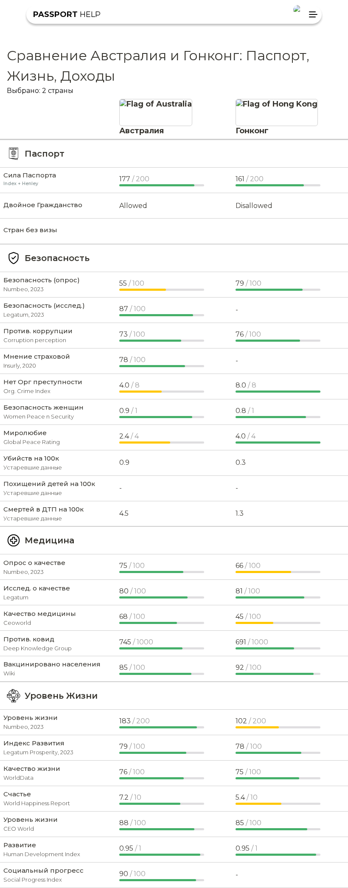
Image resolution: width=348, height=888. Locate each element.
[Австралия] (155, 104)
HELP (67, 14)
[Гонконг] (277, 104)
